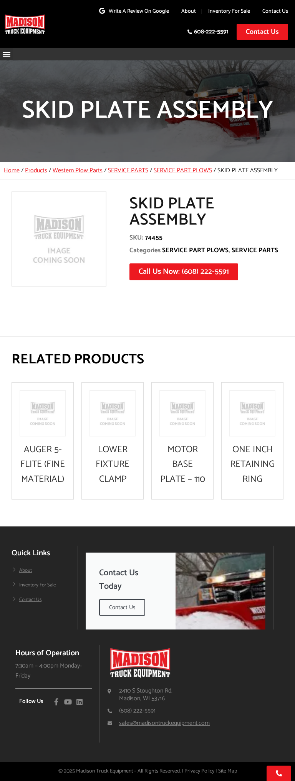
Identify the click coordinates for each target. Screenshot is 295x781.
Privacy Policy (199, 771)
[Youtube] (68, 701)
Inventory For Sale (229, 11)
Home (12, 170)
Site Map (227, 771)
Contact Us (275, 11)
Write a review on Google (139, 11)
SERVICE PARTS (128, 170)
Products (36, 170)
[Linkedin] (79, 701)
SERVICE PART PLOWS (183, 170)
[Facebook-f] (56, 701)
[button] (6, 54)
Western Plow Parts (78, 170)
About (188, 11)
